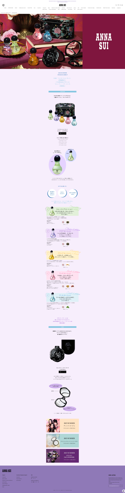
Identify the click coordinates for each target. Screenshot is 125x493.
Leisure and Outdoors (52, 9)
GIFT (75, 9)
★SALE (16, 7)
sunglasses (119, 7)
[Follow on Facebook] (33, 478)
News (3, 486)
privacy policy (4, 481)
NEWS (5, 7)
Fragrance (44, 7)
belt (78, 7)
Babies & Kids (64, 9)
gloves (75, 7)
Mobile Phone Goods (106, 7)
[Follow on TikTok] (31, 482)
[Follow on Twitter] (34, 478)
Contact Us (4, 477)
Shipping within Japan (6, 485)
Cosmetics (39, 7)
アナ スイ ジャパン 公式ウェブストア (6, 12)
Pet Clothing (70, 9)
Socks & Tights (83, 7)
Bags (49, 7)
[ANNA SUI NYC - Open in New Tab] (3, 5)
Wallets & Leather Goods (56, 7)
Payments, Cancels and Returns (7, 480)
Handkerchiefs (98, 7)
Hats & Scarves (69, 7)
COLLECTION (30, 7)
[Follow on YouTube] (33, 482)
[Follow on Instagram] (31, 478)
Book (59, 9)
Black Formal (45, 9)
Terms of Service (5, 483)
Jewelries (63, 7)
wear (34, 7)
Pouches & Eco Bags (91, 7)
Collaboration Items (22, 7)
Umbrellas (113, 7)
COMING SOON (10, 7)
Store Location (80, 9)
